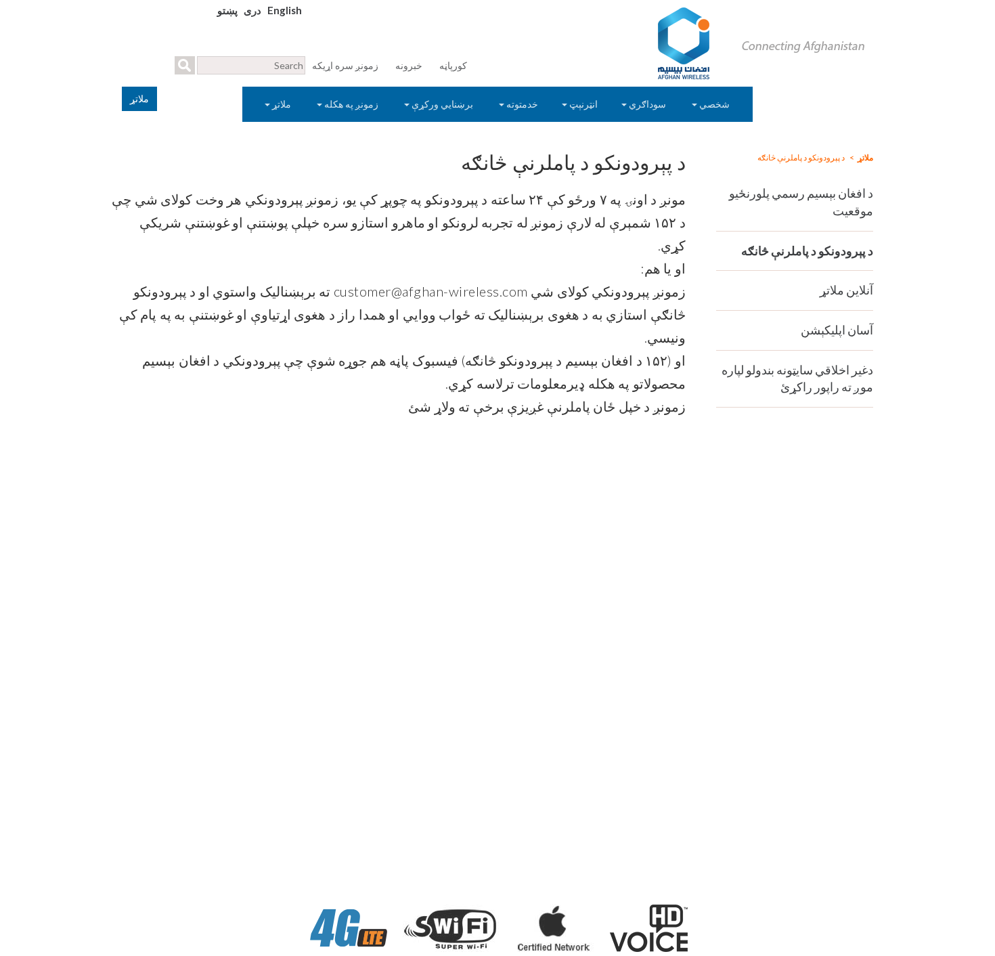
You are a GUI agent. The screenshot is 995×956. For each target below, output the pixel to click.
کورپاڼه (453, 65)
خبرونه (408, 65)
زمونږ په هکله (351, 104)
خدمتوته (521, 104)
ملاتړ (281, 104)
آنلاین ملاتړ (846, 289)
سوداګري (647, 104)
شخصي (714, 104)
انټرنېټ (582, 104)
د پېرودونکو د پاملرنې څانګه (807, 250)
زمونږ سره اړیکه (345, 65)
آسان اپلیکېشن (837, 329)
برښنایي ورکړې (442, 104)
